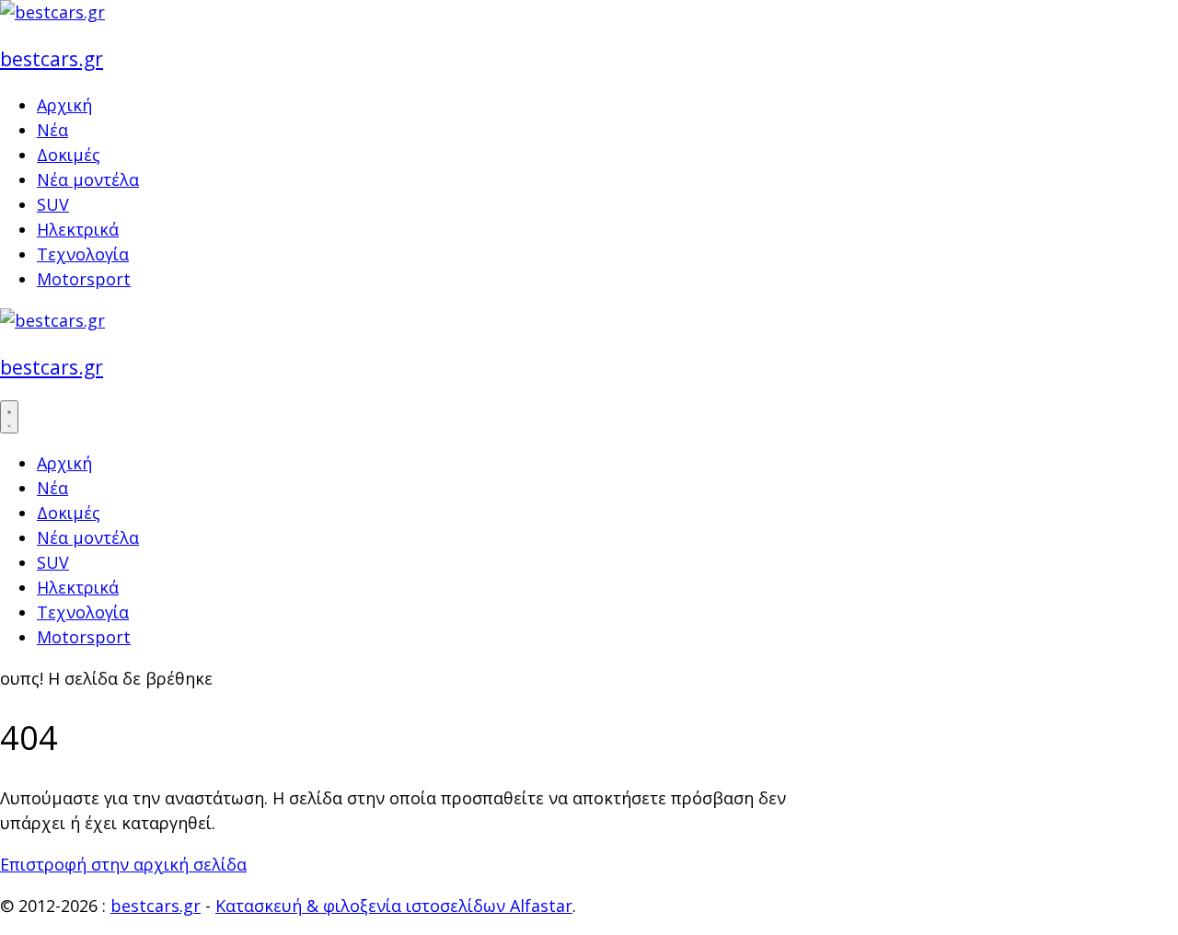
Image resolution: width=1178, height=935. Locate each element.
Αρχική (64, 105)
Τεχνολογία (83, 254)
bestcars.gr (51, 58)
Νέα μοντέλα (88, 179)
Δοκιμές (68, 155)
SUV (53, 204)
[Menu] (9, 416)
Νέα (52, 130)
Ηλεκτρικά (78, 229)
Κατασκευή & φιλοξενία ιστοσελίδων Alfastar (393, 906)
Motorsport (84, 279)
